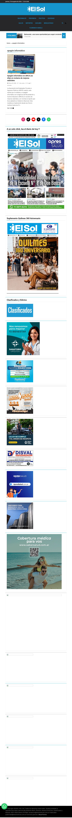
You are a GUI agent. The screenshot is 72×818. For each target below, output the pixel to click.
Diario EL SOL (12, 83)
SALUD (21, 23)
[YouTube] (33, 119)
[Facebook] (44, 119)
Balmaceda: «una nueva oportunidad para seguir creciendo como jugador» (34, 34)
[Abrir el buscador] (62, 23)
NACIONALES (22, 18)
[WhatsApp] (49, 119)
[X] (38, 119)
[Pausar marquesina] (64, 35)
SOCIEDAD (51, 18)
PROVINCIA (32, 18)
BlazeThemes (43, 814)
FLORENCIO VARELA (36, 28)
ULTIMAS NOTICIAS (28, 72)
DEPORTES (29, 23)
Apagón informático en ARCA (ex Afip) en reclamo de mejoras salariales (20, 78)
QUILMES (38, 23)
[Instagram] (23, 119)
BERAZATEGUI (48, 23)
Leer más (9, 108)
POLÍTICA (42, 18)
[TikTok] (28, 119)
